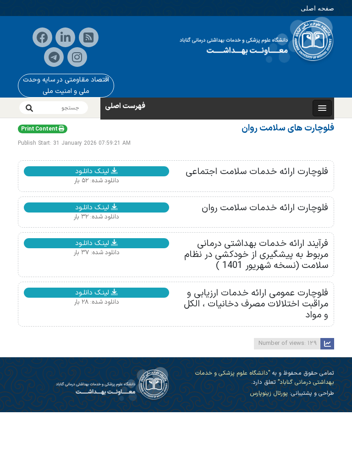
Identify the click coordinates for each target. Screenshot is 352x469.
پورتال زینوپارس (269, 393)
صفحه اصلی (317, 8)
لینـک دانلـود (93, 171)
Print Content (40, 129)
